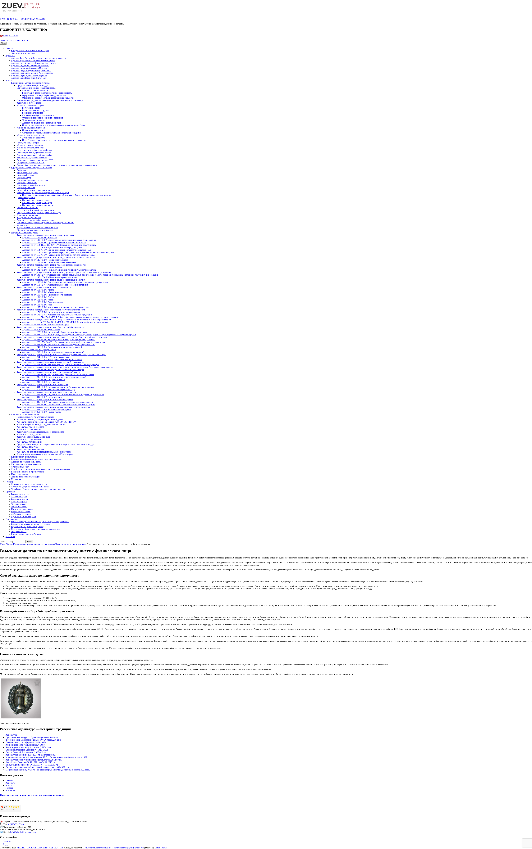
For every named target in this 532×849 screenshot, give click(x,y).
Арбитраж (21, 170)
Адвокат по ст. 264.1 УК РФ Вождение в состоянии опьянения (52, 359)
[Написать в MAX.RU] (7, 842)
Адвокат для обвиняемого (29, 429)
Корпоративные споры (27, 215)
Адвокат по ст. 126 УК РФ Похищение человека (45, 260)
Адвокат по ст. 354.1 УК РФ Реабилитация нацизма (46, 409)
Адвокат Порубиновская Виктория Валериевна (33, 63)
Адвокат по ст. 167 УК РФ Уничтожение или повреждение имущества (55, 307)
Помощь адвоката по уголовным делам (35, 417)
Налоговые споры (19, 474)
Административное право (23, 516)
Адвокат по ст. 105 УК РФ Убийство (39, 237)
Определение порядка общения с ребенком (42, 118)
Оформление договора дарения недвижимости (44, 95)
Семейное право (19, 501)
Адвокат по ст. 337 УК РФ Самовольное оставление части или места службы (58, 404)
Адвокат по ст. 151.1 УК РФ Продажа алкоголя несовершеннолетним (55, 285)
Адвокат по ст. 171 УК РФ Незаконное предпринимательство (51, 312)
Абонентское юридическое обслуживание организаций (43, 192)
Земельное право (19, 506)
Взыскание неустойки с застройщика (34, 150)
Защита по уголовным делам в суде (33, 437)
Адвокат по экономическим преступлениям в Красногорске (45, 454)
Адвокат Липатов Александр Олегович (29, 68)
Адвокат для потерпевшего (29, 442)
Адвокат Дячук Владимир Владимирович (31, 70)
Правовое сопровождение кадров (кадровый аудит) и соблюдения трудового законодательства (66, 195)
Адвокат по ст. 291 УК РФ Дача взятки (40, 382)
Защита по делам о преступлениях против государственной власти (48, 372)
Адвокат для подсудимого (29, 434)
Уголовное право (19, 496)
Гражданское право (20, 494)
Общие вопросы (18, 531)
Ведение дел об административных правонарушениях (36, 459)
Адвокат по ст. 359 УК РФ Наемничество (41, 412)
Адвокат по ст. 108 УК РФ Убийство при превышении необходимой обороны (59, 240)
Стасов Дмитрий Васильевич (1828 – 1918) (26, 752)
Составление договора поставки (37, 205)
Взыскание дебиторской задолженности (35, 210)
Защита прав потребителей (29, 103)
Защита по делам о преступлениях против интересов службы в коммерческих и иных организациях (64, 319)
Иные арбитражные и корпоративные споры (38, 190)
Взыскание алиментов (32, 113)
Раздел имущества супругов (35, 110)
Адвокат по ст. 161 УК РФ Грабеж (38, 297)
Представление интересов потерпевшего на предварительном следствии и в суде (55, 444)
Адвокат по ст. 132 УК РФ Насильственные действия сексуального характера (59, 270)
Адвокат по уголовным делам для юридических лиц (41, 424)
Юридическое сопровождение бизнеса (35, 230)
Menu (3, 43)
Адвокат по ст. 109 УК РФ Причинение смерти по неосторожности (54, 242)
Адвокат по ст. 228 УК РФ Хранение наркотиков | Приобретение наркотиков (58, 339)
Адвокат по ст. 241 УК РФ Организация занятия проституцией (52, 347)
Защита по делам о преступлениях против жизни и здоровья (45, 235)
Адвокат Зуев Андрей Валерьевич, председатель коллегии (38, 58)
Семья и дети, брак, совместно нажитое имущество (35, 529)
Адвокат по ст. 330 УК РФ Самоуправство (42, 397)
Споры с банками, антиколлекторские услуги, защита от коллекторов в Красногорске (57, 165)
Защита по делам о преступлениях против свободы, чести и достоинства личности (56, 257)
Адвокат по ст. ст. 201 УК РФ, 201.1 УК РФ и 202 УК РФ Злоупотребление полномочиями (65, 322)
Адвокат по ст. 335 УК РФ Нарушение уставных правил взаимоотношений (58, 402)
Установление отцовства (33, 120)
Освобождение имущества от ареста (34, 152)
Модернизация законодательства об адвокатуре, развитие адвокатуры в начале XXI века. (48, 770)
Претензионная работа (27, 207)
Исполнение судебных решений (32, 157)
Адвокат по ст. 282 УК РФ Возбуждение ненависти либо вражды (53, 369)
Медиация (16, 479)
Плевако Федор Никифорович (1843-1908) (26, 742)
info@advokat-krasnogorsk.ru (23, 832)
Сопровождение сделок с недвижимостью (37, 88)
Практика (10, 491)
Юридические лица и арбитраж (26, 534)
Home (3, 544)
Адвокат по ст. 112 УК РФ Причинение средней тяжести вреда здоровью (56, 250)
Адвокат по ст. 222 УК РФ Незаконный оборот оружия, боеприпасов (54, 332)
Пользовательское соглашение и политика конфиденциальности (113, 848)
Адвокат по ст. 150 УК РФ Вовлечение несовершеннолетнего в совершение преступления (65, 282)
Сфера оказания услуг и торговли (32, 180)
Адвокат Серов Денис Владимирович (29, 75)
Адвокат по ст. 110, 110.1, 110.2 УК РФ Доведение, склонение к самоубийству (59, 245)
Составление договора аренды (36, 200)
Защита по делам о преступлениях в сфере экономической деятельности (51, 310)
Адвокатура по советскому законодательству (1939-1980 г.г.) (34, 760)
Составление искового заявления (26, 464)
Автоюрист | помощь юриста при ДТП (35, 160)
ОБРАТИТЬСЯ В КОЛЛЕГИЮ (14, 40)
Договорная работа (26, 197)
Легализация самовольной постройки (34, 155)
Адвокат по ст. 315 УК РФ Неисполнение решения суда (48, 389)
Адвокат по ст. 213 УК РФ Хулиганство (41, 329)
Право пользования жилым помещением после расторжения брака (53, 125)
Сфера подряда (24, 177)
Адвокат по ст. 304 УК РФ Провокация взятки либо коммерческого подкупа (58, 387)
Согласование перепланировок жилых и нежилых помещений (51, 133)
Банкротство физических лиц (30, 162)
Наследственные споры (28, 143)
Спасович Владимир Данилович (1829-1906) (27, 750)
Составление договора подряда (37, 202)
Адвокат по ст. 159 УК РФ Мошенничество (42, 292)
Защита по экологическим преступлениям (36, 349)
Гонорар (9, 482)
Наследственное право (22, 509)
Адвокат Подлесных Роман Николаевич (30, 65)
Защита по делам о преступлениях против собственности (44, 287)
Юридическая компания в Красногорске (30, 50)
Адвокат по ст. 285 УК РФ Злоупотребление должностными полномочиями (58, 374)
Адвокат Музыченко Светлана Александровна (33, 60)
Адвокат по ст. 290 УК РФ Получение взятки (43, 379)
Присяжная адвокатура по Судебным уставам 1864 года (32, 737)
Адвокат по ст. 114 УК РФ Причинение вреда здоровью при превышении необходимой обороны (68, 252)
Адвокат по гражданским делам (26, 462)
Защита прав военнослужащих (25, 477)
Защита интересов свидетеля (30, 449)
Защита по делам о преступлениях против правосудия (42, 384)
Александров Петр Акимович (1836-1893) (25, 745)
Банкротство (23, 225)
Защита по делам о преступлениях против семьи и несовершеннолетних (51, 280)
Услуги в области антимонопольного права (37, 227)
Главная (9, 48)
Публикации (12, 519)
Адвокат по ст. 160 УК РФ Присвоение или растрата (47, 295)
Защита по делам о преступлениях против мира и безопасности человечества (53, 407)
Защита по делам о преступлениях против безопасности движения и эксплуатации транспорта (61, 354)
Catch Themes (161, 848)
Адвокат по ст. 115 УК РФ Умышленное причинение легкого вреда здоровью (58, 255)
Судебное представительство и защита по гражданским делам (40, 469)
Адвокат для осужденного (29, 439)
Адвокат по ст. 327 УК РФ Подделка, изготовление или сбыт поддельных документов (63, 394)
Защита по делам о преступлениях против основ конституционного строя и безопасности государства (65, 367)
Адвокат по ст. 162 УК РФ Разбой (38, 300)
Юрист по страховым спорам (30, 148)
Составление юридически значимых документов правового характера (50, 100)
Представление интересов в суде (32, 85)
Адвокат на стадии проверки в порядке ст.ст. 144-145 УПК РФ (46, 422)
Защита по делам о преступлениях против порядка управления (46, 392)
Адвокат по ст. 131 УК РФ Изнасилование (42, 267)
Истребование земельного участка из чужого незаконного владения (54, 140)
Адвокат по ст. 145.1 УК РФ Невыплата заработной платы (49, 277)
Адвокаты (10, 55)
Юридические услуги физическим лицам (30, 83)
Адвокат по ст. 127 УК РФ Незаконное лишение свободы (49, 262)
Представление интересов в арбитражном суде (39, 212)
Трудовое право (18, 504)
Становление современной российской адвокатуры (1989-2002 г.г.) (37, 767)
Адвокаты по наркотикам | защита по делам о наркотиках (44, 452)
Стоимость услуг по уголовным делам (29, 484)
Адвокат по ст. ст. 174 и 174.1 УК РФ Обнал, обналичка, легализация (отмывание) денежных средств (70, 317)
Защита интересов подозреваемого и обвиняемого (40, 432)
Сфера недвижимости (27, 182)
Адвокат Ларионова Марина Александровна (32, 73)
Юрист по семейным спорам (30, 105)
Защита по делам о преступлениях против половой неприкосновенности (51, 265)
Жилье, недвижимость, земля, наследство (30, 524)
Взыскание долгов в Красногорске (27, 472)
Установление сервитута (33, 138)
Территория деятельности (23, 53)
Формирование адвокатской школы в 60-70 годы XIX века (33, 740)
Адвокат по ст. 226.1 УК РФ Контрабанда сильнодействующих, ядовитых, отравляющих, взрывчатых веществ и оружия (79, 334)
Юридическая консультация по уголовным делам (40, 419)
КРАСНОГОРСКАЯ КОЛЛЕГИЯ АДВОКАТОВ (23, 19)
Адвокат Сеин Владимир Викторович (29, 78)
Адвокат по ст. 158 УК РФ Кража (38, 290)
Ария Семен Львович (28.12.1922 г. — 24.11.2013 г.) (30, 762)
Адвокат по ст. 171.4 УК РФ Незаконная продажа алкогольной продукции (57, 315)
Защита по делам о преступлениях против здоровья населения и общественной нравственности (62, 337)
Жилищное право (19, 499)
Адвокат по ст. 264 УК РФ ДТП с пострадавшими (45, 357)
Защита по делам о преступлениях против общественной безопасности (50, 327)
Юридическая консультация (24, 457)
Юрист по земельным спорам (30, 135)
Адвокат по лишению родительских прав (41, 123)
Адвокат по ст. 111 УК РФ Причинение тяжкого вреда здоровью (52, 247)
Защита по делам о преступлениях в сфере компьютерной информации (50, 362)
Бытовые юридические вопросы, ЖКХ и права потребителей (40, 521)
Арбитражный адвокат (27, 172)
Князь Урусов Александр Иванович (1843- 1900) (28, 747)
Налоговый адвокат (26, 175)
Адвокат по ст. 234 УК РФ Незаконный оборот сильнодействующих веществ (58, 344)
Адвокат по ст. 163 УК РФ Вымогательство (42, 302)
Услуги (9, 80)
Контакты (10, 536)
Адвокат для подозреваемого (30, 427)
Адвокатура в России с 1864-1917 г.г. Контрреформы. (31, 755)
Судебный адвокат (20, 467)
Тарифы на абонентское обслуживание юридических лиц (38, 489)
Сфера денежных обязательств (31, 185)
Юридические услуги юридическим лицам (31, 167)
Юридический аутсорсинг (29, 217)
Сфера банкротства (26, 187)
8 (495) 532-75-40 (16, 824)
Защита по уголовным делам (24, 232)
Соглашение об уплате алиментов (38, 115)
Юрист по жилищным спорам (31, 128)
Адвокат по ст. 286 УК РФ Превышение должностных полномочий (54, 377)
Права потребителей (20, 511)
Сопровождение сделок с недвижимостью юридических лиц (45, 222)
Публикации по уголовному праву (27, 526)
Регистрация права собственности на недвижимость (47, 93)
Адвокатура (11, 735)
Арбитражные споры (21, 514)
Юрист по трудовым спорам (30, 145)
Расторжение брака (31, 108)
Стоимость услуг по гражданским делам (30, 486)
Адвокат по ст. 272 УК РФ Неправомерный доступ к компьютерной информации (60, 364)
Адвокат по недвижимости (35, 90)
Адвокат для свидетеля (27, 447)
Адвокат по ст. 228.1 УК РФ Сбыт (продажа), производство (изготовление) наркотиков (63, 342)
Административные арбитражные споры (36, 220)
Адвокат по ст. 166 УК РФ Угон (37, 305)
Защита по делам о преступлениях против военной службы (45, 399)
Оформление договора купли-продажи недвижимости (48, 98)
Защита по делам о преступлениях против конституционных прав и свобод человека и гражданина (64, 272)
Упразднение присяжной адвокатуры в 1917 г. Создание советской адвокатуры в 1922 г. (47, 757)
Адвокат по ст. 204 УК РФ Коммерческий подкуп (45, 324)
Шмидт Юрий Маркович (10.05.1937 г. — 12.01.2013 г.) (32, 765)
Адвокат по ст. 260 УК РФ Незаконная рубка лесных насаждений (53, 352)
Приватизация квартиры (33, 130)
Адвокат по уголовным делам (25, 414)
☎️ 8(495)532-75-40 (9, 35)
